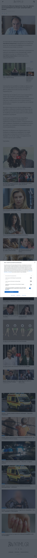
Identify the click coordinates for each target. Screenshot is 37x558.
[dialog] (18, 279)
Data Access (18, 295)
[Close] (35, 263)
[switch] (30, 278)
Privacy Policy (24, 295)
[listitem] (18, 275)
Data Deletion (13, 295)
